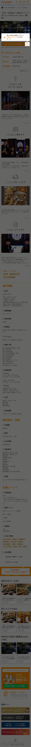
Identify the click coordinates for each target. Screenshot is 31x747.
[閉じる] (27, 37)
